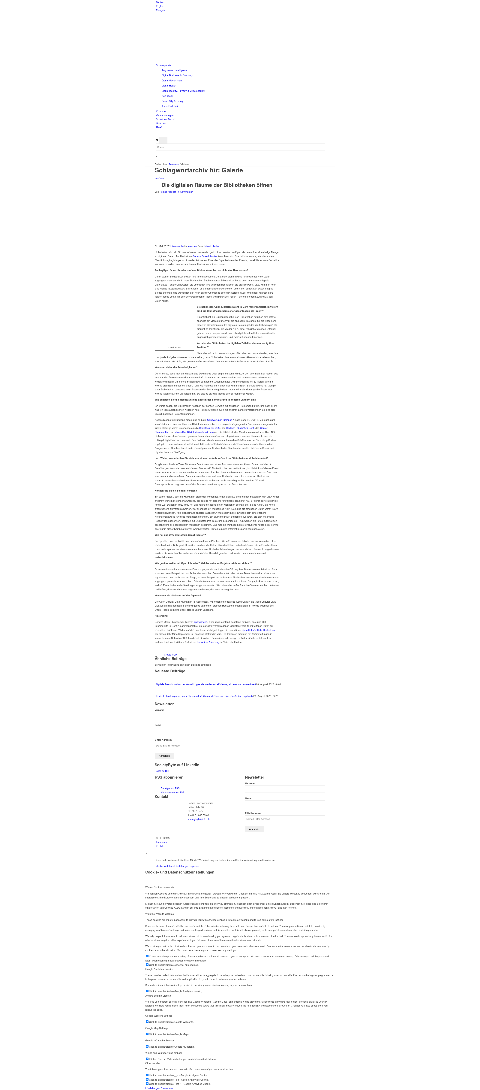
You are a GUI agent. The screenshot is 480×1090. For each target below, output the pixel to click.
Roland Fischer (168, 191)
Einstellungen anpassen (187, 866)
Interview (159, 178)
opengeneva (200, 622)
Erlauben (159, 866)
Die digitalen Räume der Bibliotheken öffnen (216, 185)
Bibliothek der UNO (209, 428)
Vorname (159, 710)
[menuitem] (240, 2)
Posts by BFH (162, 771)
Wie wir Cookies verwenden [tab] (160, 887)
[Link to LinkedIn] (157, 135)
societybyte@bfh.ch (198, 819)
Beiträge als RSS (170, 788)
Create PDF (170, 654)
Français (160, 10)
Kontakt (160, 846)
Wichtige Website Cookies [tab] (159, 914)
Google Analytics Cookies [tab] (159, 969)
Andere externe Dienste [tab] (158, 995)
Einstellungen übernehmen (159, 1088)
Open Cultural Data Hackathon (258, 630)
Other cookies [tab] (152, 1063)
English (160, 6)
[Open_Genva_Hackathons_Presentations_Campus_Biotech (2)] (212, 242)
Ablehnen (169, 866)
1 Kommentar (185, 191)
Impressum (162, 842)
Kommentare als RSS (172, 792)
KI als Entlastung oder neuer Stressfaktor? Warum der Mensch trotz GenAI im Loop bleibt (204, 696)
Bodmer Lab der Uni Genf (240, 428)
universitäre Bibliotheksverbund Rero (194, 432)
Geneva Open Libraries (205, 256)
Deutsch (160, 2)
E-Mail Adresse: (163, 739)
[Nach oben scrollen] (146, 853)
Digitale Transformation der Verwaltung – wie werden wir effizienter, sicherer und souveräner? (206, 684)
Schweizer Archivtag (208, 642)
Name (158, 725)
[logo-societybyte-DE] (183, 39)
